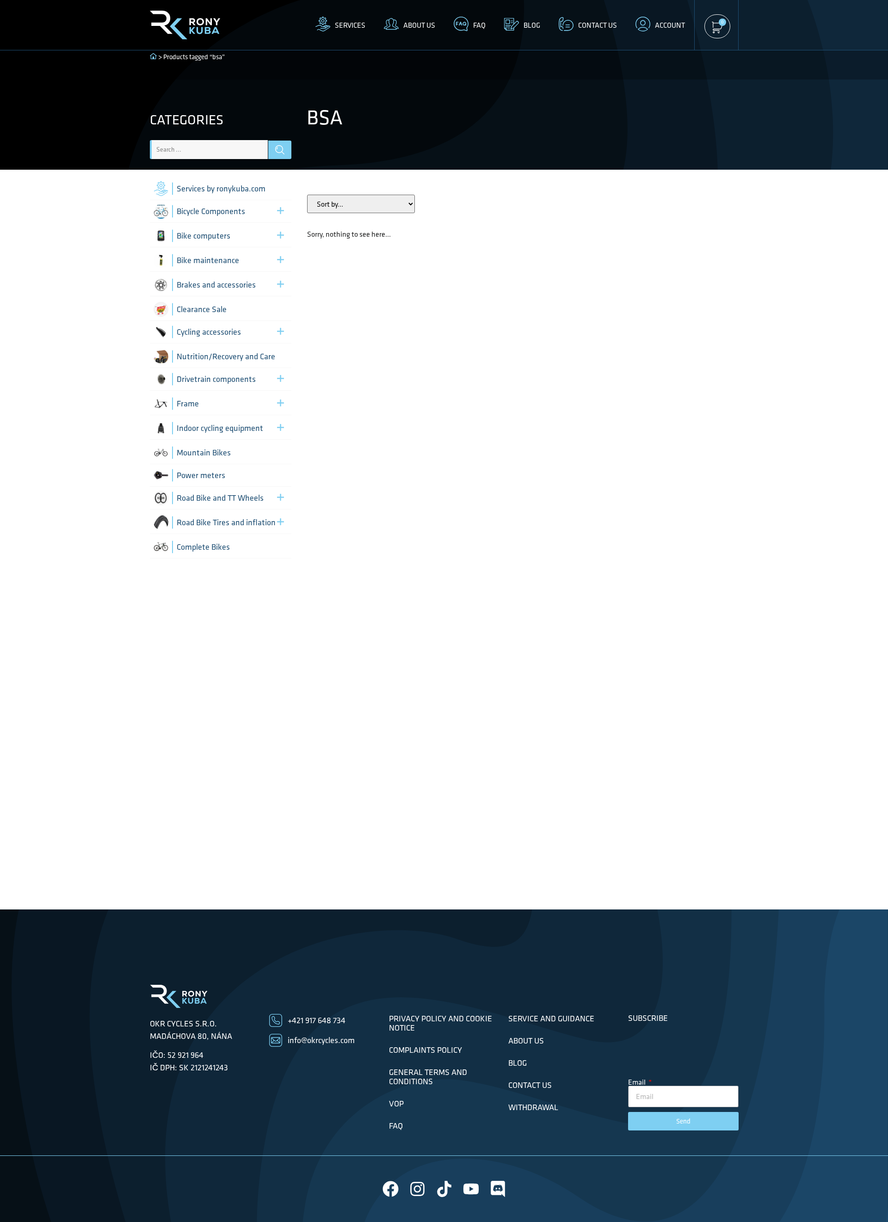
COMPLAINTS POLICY (425, 1050)
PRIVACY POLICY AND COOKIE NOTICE (440, 1023)
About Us (526, 1040)
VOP (396, 1103)
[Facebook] (390, 1189)
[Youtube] (471, 1189)
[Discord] (498, 1189)
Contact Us (530, 1085)
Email (637, 1082)
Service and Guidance (551, 1018)
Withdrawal (533, 1107)
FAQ (396, 1125)
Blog (517, 1063)
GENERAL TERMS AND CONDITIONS (428, 1077)
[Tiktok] (444, 1189)
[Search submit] (279, 150)
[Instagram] (417, 1189)
